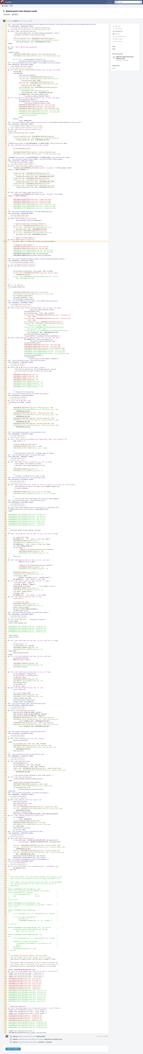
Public (16, 14)
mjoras (16, 21)
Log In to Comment (13, 1049)
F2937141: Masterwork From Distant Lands (124, 57)
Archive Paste (118, 29)
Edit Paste (117, 26)
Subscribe (117, 34)
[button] (110, 2)
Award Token (118, 41)
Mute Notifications (120, 36)
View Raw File (118, 31)
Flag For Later (119, 39)
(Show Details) (40, 1036)
